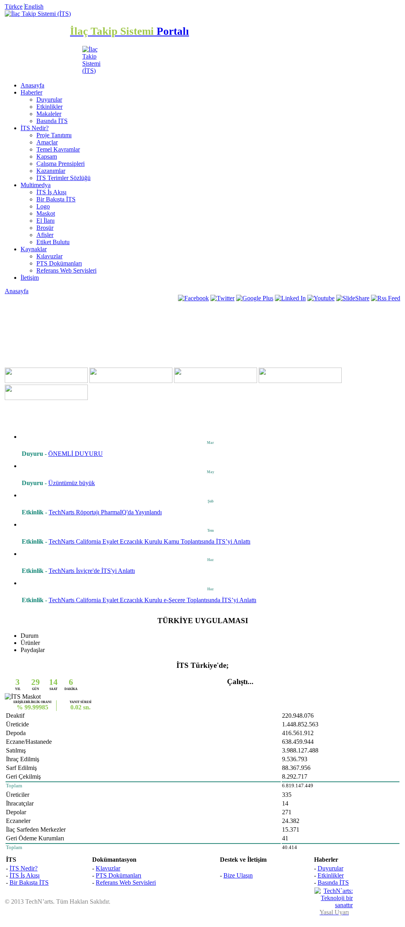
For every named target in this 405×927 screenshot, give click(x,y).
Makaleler (48, 113)
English (34, 6)
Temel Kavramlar (58, 149)
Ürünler (30, 642)
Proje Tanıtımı (54, 135)
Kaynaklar (34, 249)
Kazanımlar (50, 170)
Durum (29, 635)
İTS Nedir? (35, 128)
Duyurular (49, 99)
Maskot (45, 213)
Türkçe (14, 6)
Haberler (31, 92)
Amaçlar (47, 142)
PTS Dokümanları (59, 263)
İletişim (30, 277)
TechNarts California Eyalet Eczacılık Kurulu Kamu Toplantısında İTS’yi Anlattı (149, 541)
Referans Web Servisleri (66, 270)
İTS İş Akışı (51, 192)
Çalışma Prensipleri (60, 163)
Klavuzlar (108, 868)
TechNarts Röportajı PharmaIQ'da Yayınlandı (105, 512)
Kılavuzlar (49, 256)
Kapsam (46, 156)
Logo (43, 206)
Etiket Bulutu (53, 242)
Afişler (44, 234)
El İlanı (45, 220)
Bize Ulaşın (238, 875)
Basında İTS (52, 121)
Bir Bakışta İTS (56, 199)
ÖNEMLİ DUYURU (75, 453)
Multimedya (36, 185)
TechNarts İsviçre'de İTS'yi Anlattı (92, 570)
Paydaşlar (33, 649)
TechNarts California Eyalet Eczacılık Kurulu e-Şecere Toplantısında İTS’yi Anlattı (152, 600)
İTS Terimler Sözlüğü (63, 177)
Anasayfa (32, 85)
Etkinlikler (49, 106)
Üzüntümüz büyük (71, 483)
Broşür (44, 227)
